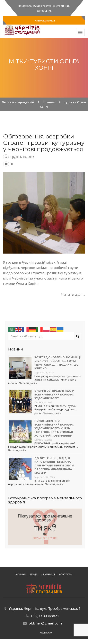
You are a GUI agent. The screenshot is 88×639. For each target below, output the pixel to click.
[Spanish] (53, 329)
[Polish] (46, 329)
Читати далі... (73, 294)
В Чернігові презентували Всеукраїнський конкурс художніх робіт (54, 394)
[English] (18, 329)
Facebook (46, 632)
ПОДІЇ (33, 574)
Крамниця (48, 574)
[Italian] (39, 329)
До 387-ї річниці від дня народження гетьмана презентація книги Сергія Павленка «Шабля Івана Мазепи (54, 465)
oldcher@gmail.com (45, 623)
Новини (21, 574)
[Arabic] (11, 329)
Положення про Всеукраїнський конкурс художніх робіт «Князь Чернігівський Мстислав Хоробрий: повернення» (54, 428)
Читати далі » (28, 383)
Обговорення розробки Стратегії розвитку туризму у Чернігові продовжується (44, 143)
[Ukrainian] (60, 329)
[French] (25, 329)
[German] (32, 329)
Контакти (65, 574)
